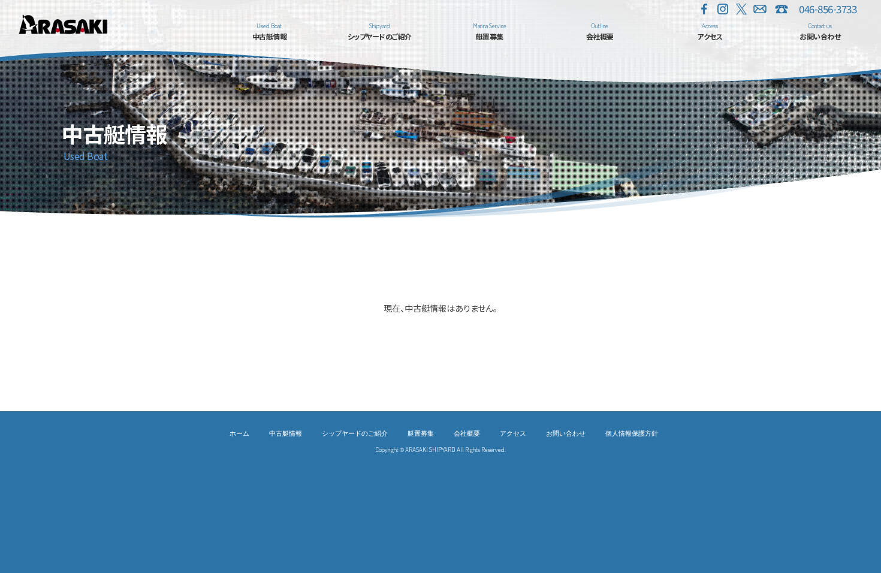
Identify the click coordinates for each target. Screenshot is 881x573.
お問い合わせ (760, 9)
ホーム (239, 433)
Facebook (704, 9)
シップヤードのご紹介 (355, 433)
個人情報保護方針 (631, 433)
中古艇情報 (285, 433)
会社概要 (467, 433)
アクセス (513, 433)
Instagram (723, 9)
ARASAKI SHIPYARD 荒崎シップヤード (63, 24)
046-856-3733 (827, 8)
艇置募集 (421, 433)
